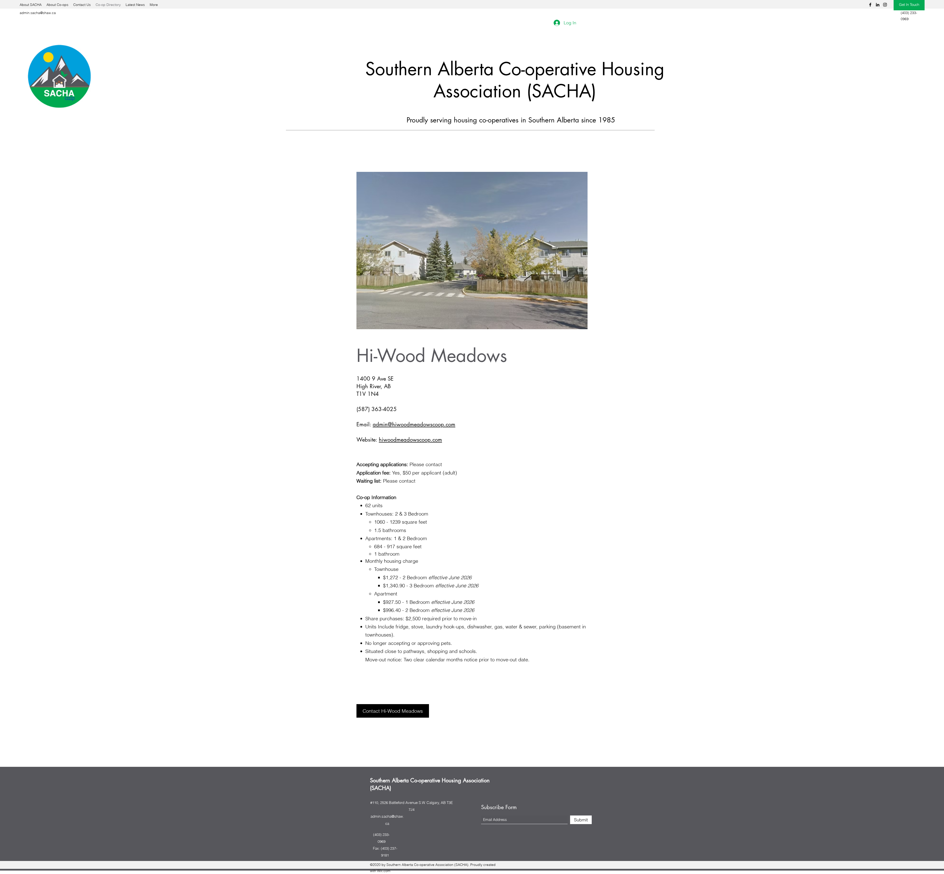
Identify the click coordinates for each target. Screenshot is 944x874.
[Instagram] (885, 4)
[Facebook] (870, 4)
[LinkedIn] (877, 4)
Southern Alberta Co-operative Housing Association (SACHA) (514, 80)
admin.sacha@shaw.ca (38, 13)
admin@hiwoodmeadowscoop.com (414, 424)
